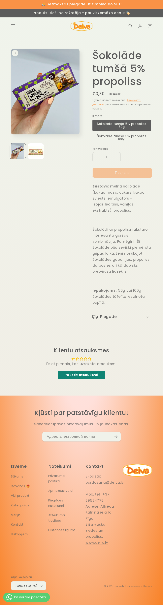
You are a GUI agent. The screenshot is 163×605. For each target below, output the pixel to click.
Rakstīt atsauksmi (81, 375)
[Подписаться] (116, 437)
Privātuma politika (56, 478)
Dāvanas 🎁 (20, 486)
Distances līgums (62, 530)
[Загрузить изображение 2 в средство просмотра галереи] (36, 151)
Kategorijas (20, 505)
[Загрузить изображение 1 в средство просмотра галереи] (18, 151)
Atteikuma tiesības (56, 518)
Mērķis (16, 515)
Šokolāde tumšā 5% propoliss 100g (122, 137)
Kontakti (17, 524)
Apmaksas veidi (60, 491)
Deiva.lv (119, 586)
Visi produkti (20, 496)
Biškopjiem (19, 534)
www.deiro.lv (96, 542)
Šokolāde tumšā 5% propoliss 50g (122, 125)
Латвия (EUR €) (26, 586)
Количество (100, 149)
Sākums (17, 476)
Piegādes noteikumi (56, 503)
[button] (13, 26)
